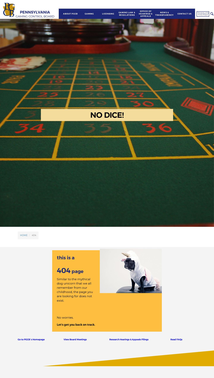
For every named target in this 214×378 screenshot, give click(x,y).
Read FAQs (176, 339)
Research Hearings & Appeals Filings (129, 339)
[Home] (9, 10)
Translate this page (203, 14)
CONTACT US (184, 14)
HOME (24, 235)
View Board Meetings (75, 339)
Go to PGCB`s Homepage (31, 339)
